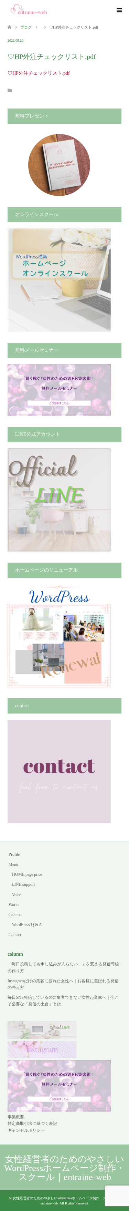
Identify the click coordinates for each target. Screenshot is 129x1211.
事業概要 (16, 1117)
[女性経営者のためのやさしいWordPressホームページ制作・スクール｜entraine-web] (29, 10)
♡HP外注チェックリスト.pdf (39, 73)
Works (14, 904)
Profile (14, 854)
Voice (16, 894)
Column (15, 914)
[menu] (118, 10)
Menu (13, 864)
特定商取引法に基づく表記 (32, 1123)
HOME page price (27, 874)
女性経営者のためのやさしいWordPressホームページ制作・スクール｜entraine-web (64, 1168)
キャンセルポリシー (26, 1130)
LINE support (23, 884)
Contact (15, 934)
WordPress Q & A (27, 924)
